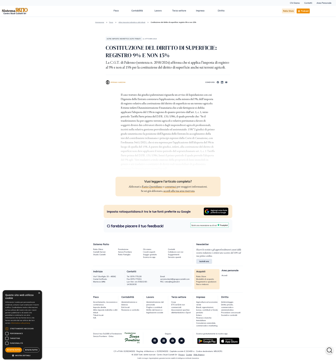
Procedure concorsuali (230, 312)
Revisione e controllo (130, 310)
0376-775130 (135, 276)
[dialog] (22, 324)
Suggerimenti (173, 254)
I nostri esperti (149, 252)
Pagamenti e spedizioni (206, 282)
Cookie (189, 354)
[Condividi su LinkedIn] (222, 82)
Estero (199, 315)
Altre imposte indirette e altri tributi (132, 22)
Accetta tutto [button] (13, 350)
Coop (173, 302)
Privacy (181, 354)
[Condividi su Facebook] (217, 82)
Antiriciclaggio (227, 302)
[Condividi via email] (226, 82)
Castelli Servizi (99, 252)
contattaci (170, 186)
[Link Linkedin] (164, 340)
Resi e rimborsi (202, 284)
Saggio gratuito (150, 254)
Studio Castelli (99, 254)
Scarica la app (149, 257)
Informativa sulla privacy (20, 323)
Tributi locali (98, 315)
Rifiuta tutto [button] (31, 350)
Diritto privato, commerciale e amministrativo (227, 307)
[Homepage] (15, 10)
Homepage (99, 22)
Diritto (221, 10)
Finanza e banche (203, 318)
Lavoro (158, 10)
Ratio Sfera (98, 249)
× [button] (39, 293)
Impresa (200, 10)
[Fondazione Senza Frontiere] (132, 338)
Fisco (116, 10)
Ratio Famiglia (124, 254)
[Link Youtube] (181, 340)
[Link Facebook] (172, 340)
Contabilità (137, 10)
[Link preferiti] (216, 211)
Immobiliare (201, 320)
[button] (22, 355)
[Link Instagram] (155, 340)
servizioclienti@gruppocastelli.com (175, 279)
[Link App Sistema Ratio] (207, 341)
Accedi (224, 275)
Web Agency (198, 354)
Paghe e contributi (154, 307)
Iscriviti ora (204, 261)
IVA (94, 318)
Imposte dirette (99, 307)
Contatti (308, 3)
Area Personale (324, 3)
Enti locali (125, 307)
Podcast (304, 11)
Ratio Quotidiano (152, 186)
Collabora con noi (175, 252)
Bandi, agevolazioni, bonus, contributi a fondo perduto (207, 310)
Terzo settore (179, 10)
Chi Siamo (295, 3)
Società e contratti (229, 315)
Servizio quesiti (174, 257)
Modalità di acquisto (205, 279)
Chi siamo (147, 249)
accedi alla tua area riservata (179, 191)
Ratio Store (288, 11)
